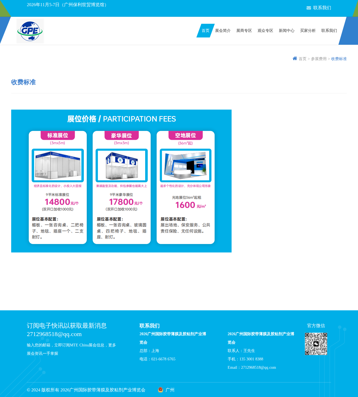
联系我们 (322, 7)
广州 (170, 389)
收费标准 (339, 59)
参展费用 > (320, 59)
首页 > (304, 59)
